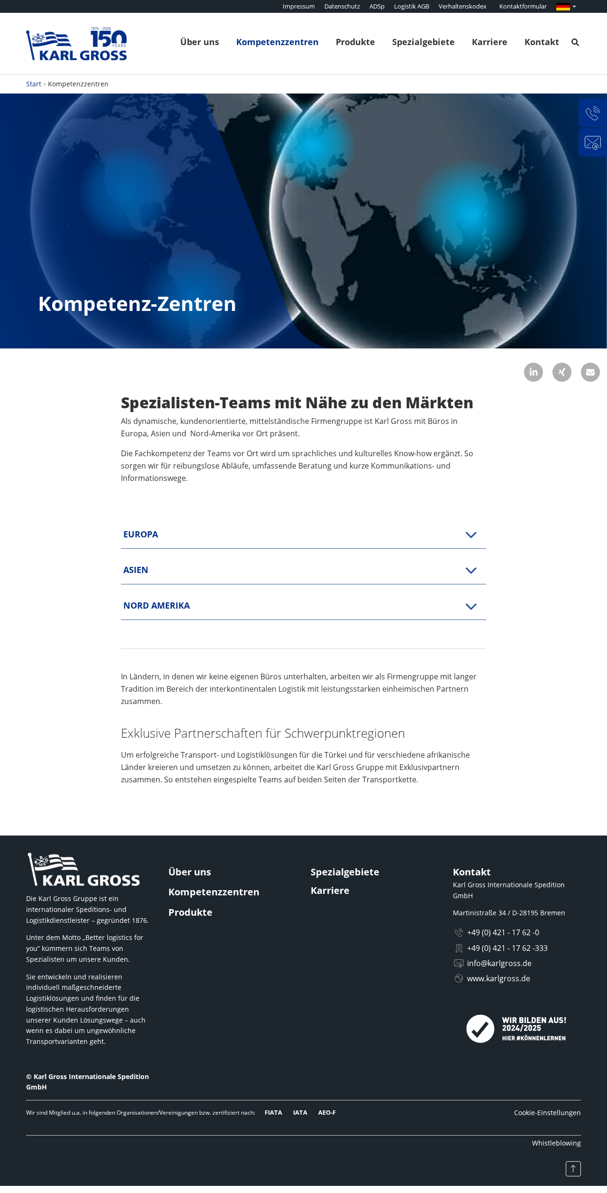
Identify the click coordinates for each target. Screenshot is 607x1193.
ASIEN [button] (135, 569)
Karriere (489, 41)
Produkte (355, 41)
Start (33, 83)
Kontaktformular (523, 6)
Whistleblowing (556, 1142)
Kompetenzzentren (277, 41)
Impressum (299, 6)
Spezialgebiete (423, 41)
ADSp (377, 6)
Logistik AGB (411, 6)
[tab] (303, 534)
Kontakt (541, 41)
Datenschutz (342, 6)
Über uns (199, 41)
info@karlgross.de (499, 963)
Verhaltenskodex (463, 6)
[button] (533, 372)
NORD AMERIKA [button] (156, 605)
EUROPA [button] (140, 534)
